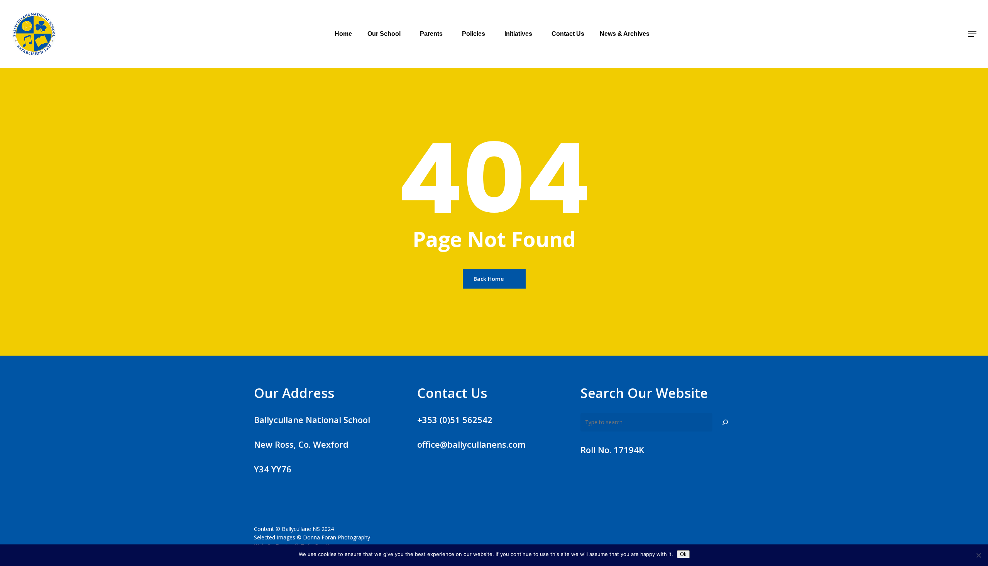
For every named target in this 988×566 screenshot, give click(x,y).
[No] (978, 555)
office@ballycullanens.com (471, 444)
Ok (683, 554)
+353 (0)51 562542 (454, 419)
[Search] (725, 422)
